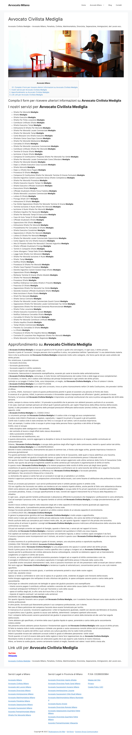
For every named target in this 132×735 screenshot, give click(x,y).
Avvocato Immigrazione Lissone (61, 691)
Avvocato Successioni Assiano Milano (63, 687)
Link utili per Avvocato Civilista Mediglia (26, 95)
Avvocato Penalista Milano (19, 701)
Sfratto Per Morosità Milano (19, 715)
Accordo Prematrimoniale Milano (21, 712)
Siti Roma (70, 732)
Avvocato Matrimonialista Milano (21, 698)
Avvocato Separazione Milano (20, 705)
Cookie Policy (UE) (95, 687)
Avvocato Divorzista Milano (19, 691)
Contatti (119, 5)
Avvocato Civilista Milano (18, 684)
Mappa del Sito (94, 680)
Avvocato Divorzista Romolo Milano (62, 707)
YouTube (12, 653)
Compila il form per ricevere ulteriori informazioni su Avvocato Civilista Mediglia (45, 87)
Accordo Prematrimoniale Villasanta (63, 723)
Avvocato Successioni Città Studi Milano (64, 694)
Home (83, 5)
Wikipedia (12, 656)
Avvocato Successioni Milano (20, 708)
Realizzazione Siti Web (57, 732)
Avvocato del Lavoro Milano (19, 687)
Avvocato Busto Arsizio (57, 704)
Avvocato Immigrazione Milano (20, 694)
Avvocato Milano (18, 5)
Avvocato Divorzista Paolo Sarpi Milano (64, 684)
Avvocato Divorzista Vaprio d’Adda (62, 680)
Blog (110, 5)
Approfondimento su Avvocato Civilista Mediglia (29, 92)
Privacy (91, 684)
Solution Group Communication (86, 732)
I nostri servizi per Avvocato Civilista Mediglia (28, 90)
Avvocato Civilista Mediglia (19, 661)
